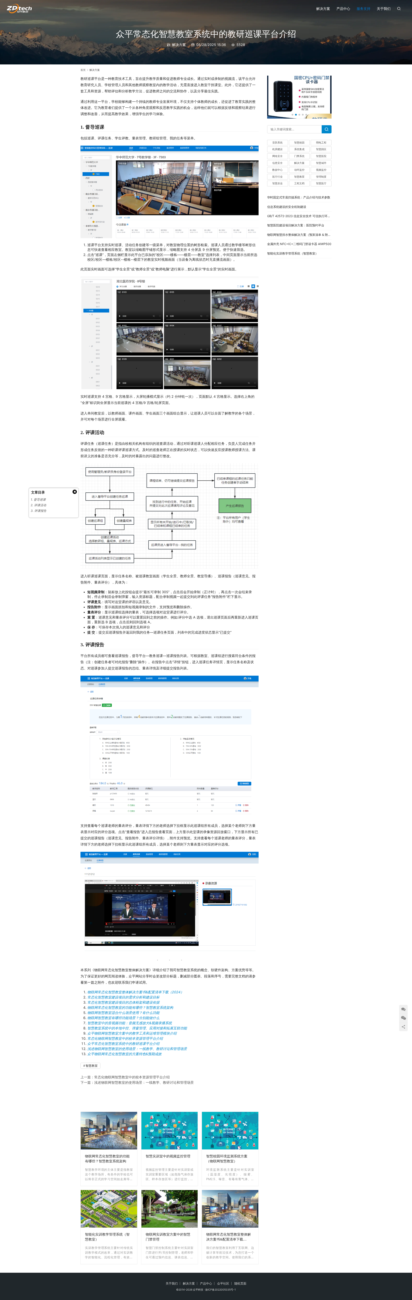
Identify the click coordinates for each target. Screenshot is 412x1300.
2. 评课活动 (38, 505)
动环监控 (299, 169)
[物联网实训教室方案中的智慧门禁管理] (169, 1209)
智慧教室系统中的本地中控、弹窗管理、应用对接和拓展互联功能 (137, 1028)
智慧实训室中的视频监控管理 (168, 1156)
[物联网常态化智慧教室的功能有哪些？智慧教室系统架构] (109, 1130)
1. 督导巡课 (38, 499)
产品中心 (343, 8)
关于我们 (384, 8)
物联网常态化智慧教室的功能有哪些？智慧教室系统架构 (130, 1007)
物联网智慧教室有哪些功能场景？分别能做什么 (123, 1018)
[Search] (327, 129)
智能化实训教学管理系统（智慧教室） (107, 1237)
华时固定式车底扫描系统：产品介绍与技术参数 (298, 197)
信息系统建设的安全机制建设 (286, 207)
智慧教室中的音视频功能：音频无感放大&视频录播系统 (129, 1023)
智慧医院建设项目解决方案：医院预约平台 (295, 225)
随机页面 (240, 1283)
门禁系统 (299, 156)
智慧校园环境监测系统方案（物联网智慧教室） (226, 1158)
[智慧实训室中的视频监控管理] (169, 1130)
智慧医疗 (321, 183)
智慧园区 (321, 149)
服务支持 (363, 8)
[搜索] (399, 8)
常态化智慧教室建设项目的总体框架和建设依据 (123, 1002)
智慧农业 (277, 183)
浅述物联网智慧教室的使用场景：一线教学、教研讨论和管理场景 (137, 1049)
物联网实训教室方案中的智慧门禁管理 (168, 1237)
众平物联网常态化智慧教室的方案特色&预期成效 (124, 1054)
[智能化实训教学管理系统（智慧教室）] (109, 1209)
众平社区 (223, 1283)
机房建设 (277, 149)
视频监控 (321, 169)
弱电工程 (321, 142)
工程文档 (299, 183)
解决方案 (323, 8)
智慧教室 (92, 1065)
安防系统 (277, 142)
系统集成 (299, 149)
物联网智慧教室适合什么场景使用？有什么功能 (123, 1012)
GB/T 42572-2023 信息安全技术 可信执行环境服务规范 (304, 216)
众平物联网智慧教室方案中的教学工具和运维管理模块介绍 (132, 1033)
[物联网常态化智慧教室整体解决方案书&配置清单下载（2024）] (230, 1209)
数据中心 (277, 169)
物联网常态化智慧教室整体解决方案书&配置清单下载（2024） (135, 992)
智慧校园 (299, 142)
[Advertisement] (169, 1097)
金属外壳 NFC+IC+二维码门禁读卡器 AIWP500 (299, 244)
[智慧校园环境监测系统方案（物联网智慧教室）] (230, 1130)
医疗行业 (277, 176)
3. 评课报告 (38, 510)
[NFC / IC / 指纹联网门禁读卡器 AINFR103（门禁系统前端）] (299, 97)
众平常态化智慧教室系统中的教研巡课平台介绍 (123, 1043)
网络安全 (277, 156)
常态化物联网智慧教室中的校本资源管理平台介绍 (125, 1038)
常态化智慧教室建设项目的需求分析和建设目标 (123, 997)
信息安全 (277, 163)
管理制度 (321, 176)
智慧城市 (321, 163)
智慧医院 (321, 156)
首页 (83, 70)
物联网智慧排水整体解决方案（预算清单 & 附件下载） (303, 234)
